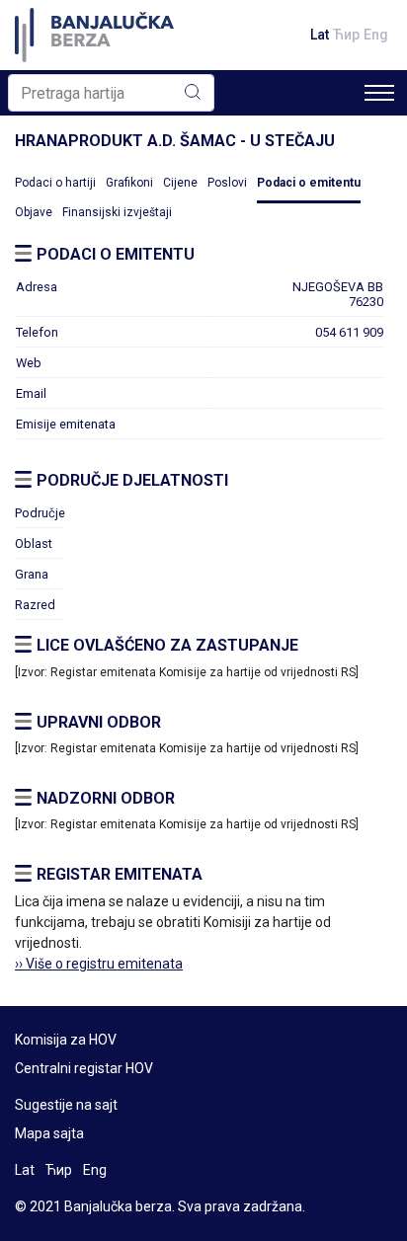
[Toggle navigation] (379, 93)
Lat (319, 34)
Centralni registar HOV (84, 1068)
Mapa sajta (49, 1133)
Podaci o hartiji (55, 183)
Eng (376, 34)
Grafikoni (129, 183)
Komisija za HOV (66, 1039)
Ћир (346, 34)
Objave (33, 212)
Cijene (180, 183)
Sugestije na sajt (66, 1105)
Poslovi (227, 183)
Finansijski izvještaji (117, 212)
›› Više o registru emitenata (99, 963)
